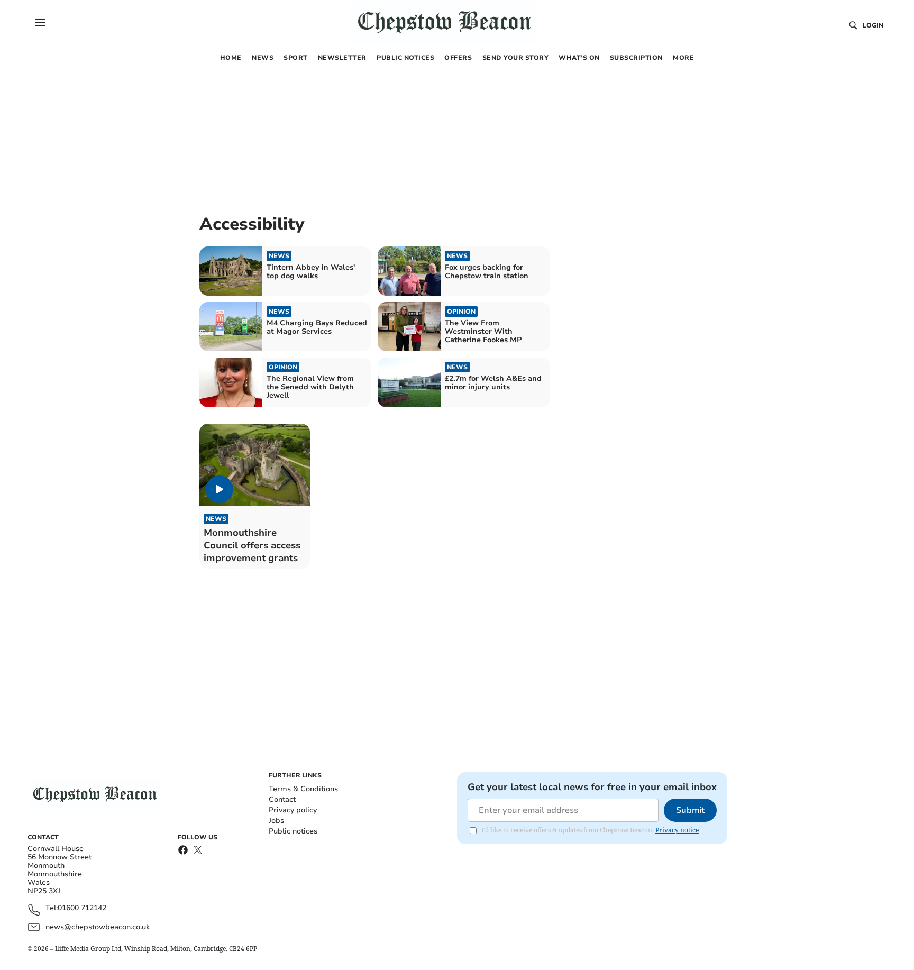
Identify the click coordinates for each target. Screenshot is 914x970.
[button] (40, 22)
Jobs (276, 821)
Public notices (293, 831)
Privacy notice (677, 830)
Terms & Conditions (303, 789)
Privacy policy (293, 810)
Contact (282, 799)
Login (873, 25)
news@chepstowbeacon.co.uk (97, 927)
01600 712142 (82, 908)
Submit (690, 810)
